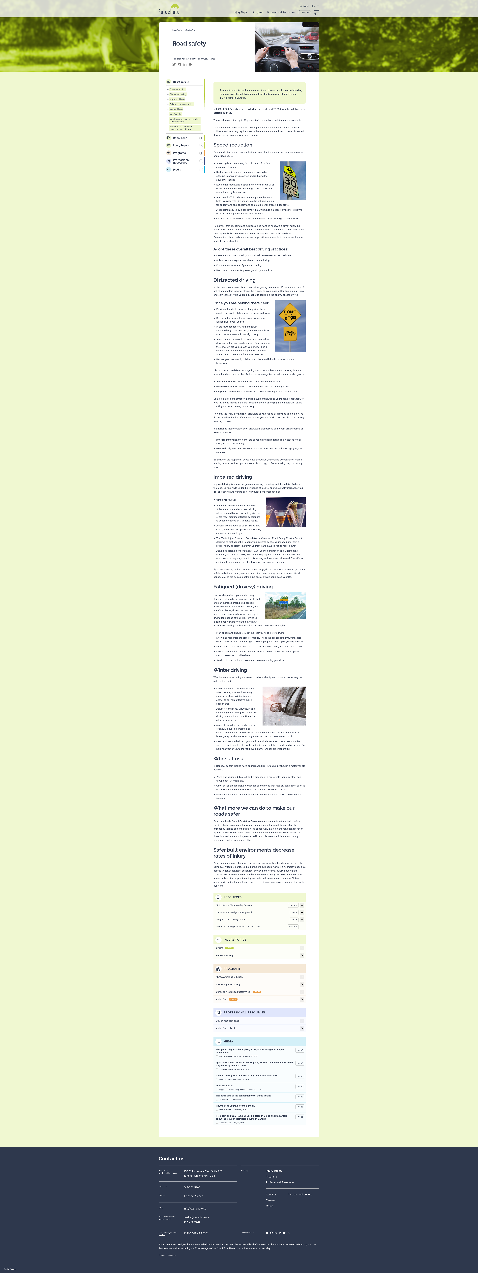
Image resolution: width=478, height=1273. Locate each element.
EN (313, 6)
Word (292, 927)
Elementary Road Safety (228, 984)
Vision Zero (226, 999)
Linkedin (280, 1233)
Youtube (284, 1233)
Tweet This (174, 64)
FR (318, 6)
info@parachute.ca (195, 1208)
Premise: (13, 1269)
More (302, 905)
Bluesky (267, 1233)
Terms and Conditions (167, 1255)
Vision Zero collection (226, 1028)
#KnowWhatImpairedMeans (229, 977)
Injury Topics (177, 30)
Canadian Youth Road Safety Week (238, 992)
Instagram (276, 1233)
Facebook (271, 1233)
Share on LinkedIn (184, 64)
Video (292, 905)
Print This (190, 64)
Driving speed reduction (227, 1021)
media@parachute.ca (196, 1217)
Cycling (224, 948)
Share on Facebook (179, 64)
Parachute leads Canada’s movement (240, 821)
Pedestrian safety (224, 955)
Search (306, 6)
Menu (316, 14)
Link (293, 912)
